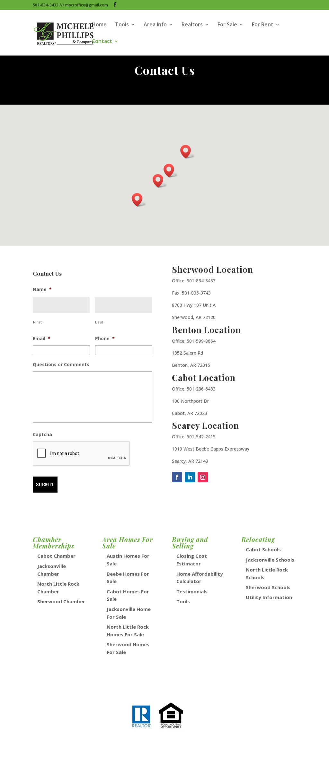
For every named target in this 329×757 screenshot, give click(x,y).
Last (99, 322)
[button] (160, 180)
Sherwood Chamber (61, 601)
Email (41, 338)
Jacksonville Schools (270, 559)
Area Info (155, 25)
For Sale (227, 25)
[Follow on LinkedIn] (190, 477)
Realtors (192, 25)
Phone (105, 338)
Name (42, 289)
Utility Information (269, 597)
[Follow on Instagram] (203, 477)
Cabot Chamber (56, 556)
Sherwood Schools (268, 587)
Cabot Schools (263, 549)
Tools (122, 25)
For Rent (262, 25)
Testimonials (192, 591)
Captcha (42, 434)
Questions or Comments (61, 364)
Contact (102, 42)
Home (99, 25)
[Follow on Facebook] (177, 477)
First (37, 322)
